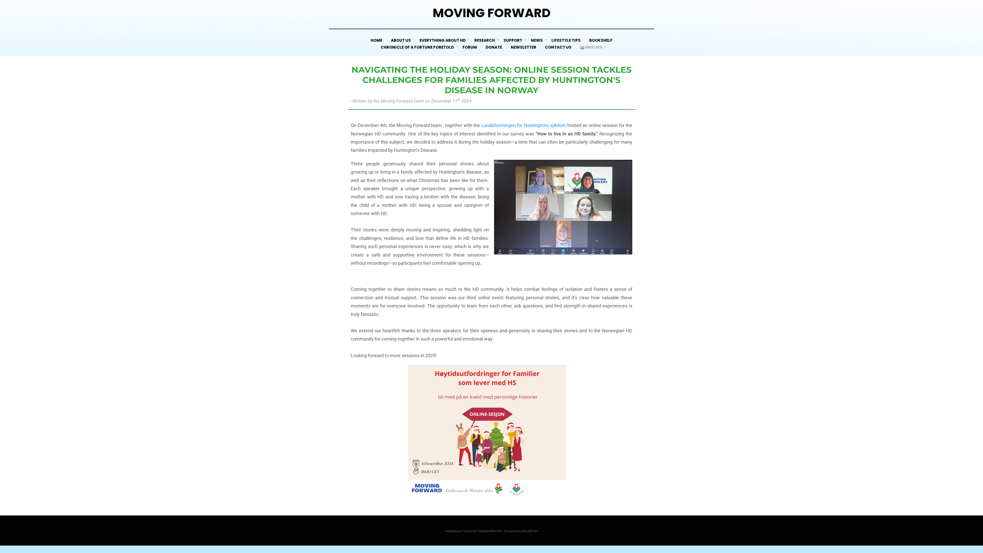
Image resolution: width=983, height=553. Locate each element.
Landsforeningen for (502, 125)
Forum (470, 47)
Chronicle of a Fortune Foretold (417, 47)
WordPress (530, 531)
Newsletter (523, 47)
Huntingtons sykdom (545, 125)
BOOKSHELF (601, 40)
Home (376, 40)
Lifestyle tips (566, 40)
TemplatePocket (489, 531)
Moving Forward (492, 13)
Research (484, 40)
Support (513, 40)
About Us (401, 40)
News (537, 40)
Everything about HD (443, 40)
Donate (494, 47)
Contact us (558, 47)
